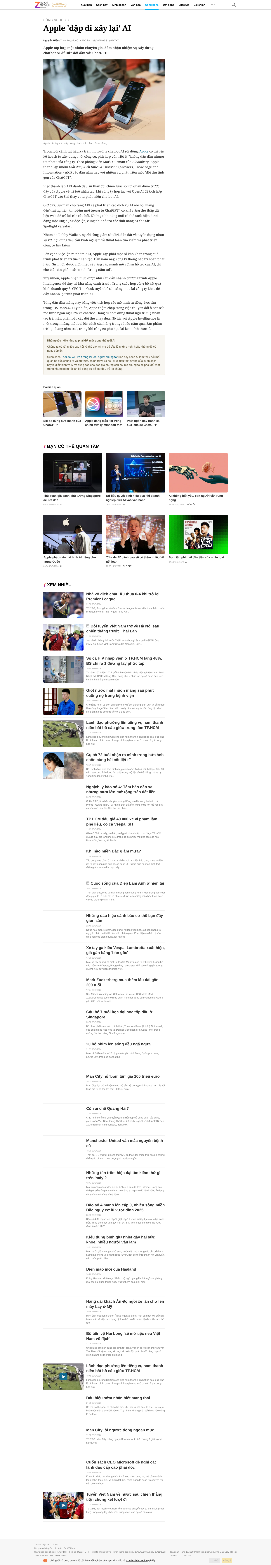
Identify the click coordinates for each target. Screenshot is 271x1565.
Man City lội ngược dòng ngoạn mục (120, 1430)
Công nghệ (152, 4)
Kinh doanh (119, 4)
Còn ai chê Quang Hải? (107, 1108)
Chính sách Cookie (137, 1560)
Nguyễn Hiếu (51, 40)
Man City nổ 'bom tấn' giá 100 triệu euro (123, 1076)
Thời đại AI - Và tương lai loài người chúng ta (89, 357)
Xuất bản (86, 4)
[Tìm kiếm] (234, 5)
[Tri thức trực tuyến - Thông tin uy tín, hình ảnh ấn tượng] (50, 5)
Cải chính (199, 4)
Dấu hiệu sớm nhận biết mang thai (118, 1398)
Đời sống (168, 4)
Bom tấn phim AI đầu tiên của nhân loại (196, 557)
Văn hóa (135, 4)
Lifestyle (184, 4)
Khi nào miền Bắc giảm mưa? (113, 851)
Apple (143, 151)
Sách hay (101, 4)
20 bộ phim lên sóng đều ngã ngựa (118, 1044)
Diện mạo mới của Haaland (111, 1269)
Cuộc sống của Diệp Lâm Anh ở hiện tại (127, 883)
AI (69, 20)
